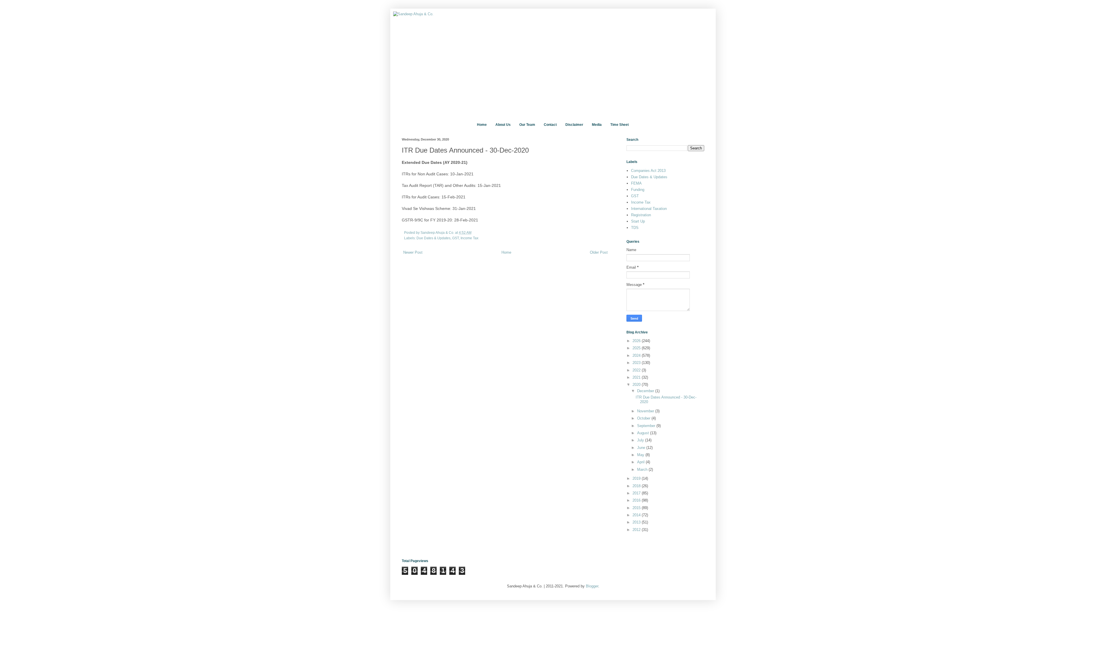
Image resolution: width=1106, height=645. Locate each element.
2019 (637, 478)
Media (597, 125)
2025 (637, 348)
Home (482, 125)
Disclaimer (574, 125)
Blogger (592, 586)
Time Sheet (619, 125)
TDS (635, 227)
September (646, 426)
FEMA (636, 183)
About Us (503, 125)
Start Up (638, 221)
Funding (637, 189)
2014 (637, 515)
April (641, 462)
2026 (637, 341)
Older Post (599, 252)
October (644, 418)
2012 (637, 530)
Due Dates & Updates (433, 238)
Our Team (527, 125)
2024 (637, 355)
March (643, 469)
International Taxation (649, 208)
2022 (637, 370)
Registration (641, 215)
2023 (637, 363)
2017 (637, 493)
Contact (550, 125)
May (641, 455)
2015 (637, 508)
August (643, 433)
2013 (637, 522)
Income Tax (469, 238)
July (641, 440)
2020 (637, 384)
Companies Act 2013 (648, 170)
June (641, 447)
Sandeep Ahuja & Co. (438, 232)
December (646, 391)
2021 (637, 377)
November (646, 411)
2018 (637, 486)
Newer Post (413, 252)
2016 (637, 500)
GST (455, 238)
